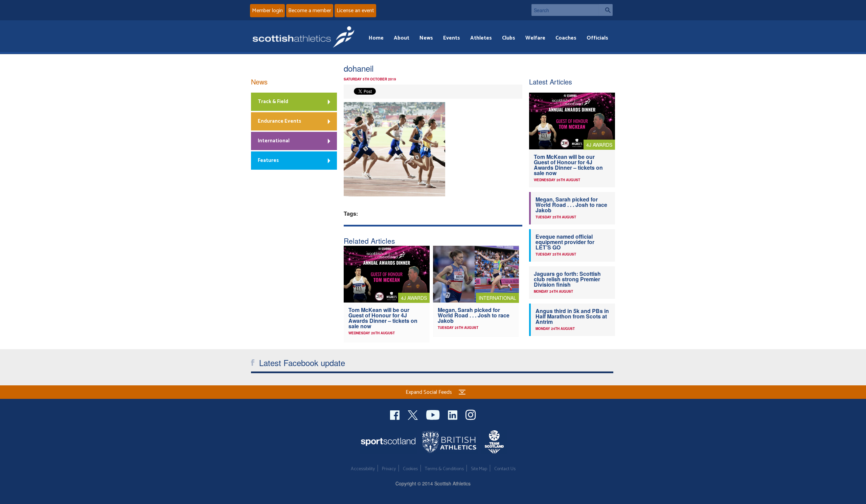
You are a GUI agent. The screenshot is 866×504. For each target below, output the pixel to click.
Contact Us (505, 469)
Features (268, 160)
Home (376, 38)
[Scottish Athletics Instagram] (470, 414)
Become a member (309, 10)
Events (451, 38)
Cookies (410, 469)
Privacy (389, 469)
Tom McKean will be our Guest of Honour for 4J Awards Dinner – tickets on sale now (382, 318)
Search (606, 10)
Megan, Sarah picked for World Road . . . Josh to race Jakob (473, 315)
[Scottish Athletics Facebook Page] (395, 414)
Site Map (479, 469)
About (401, 38)
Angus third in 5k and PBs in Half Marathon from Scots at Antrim (572, 316)
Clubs (508, 38)
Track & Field (273, 101)
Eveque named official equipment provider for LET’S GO (564, 242)
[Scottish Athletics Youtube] (433, 414)
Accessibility (363, 469)
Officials (597, 38)
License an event (355, 10)
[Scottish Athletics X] (413, 414)
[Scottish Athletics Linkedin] (453, 414)
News (426, 38)
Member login (267, 10)
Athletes (481, 38)
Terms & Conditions (444, 469)
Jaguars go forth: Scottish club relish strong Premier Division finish (567, 279)
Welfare (535, 38)
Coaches (565, 38)
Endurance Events (279, 121)
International (274, 141)
